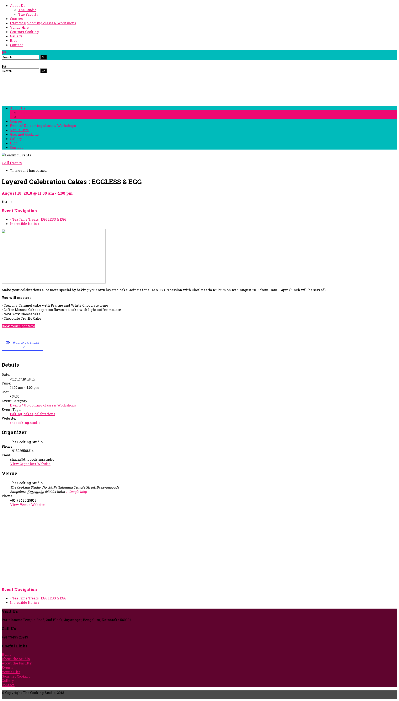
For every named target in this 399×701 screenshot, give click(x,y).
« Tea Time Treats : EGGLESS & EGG (38, 219)
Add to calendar (26, 342)
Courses (16, 18)
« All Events (12, 163)
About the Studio (16, 659)
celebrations (44, 414)
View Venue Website (27, 504)
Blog (13, 40)
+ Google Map (76, 491)
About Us (17, 5)
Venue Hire (19, 27)
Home (6, 654)
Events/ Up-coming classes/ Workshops (43, 23)
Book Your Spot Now (18, 326)
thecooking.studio (25, 422)
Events (7, 667)
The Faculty (28, 14)
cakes (28, 414)
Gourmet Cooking (24, 31)
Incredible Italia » (24, 223)
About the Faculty (17, 663)
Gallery (16, 36)
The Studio (27, 10)
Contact (16, 45)
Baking (16, 414)
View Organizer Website (30, 464)
